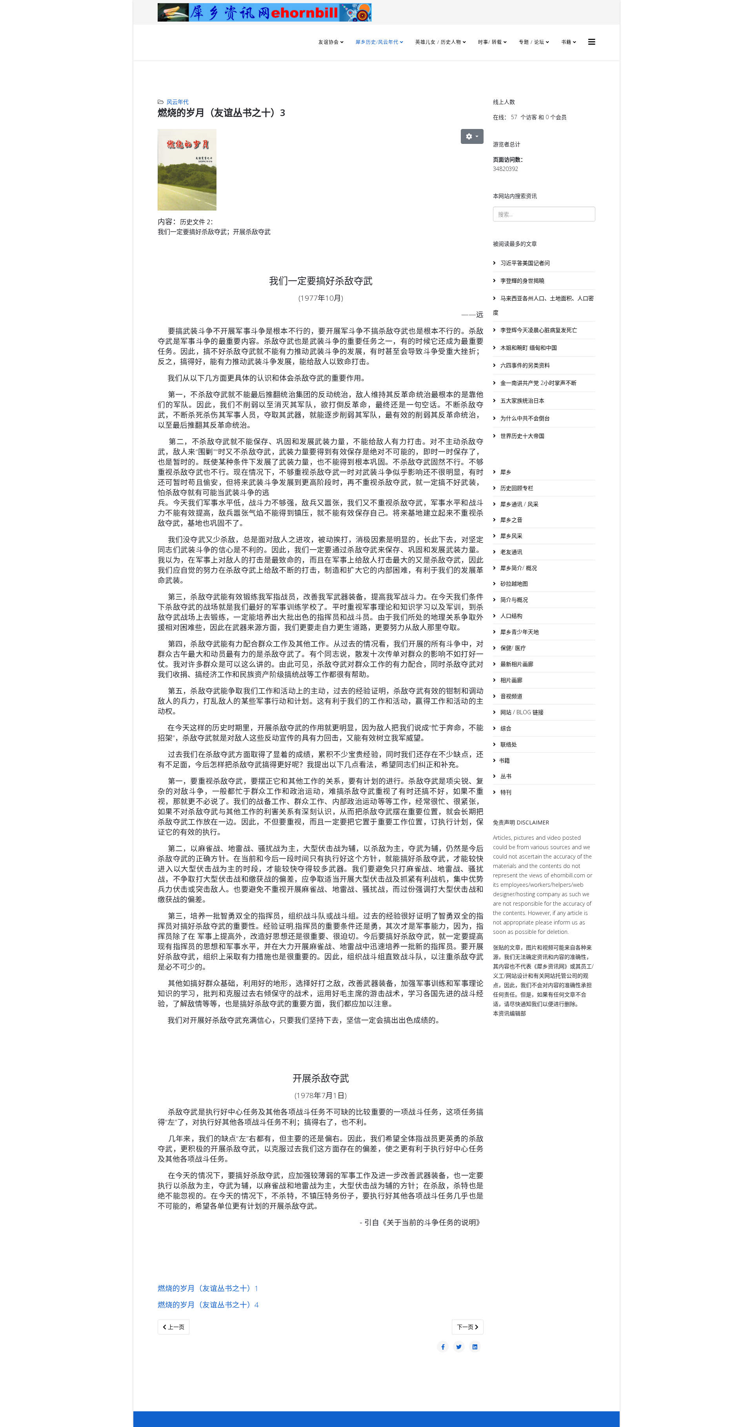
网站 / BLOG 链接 (521, 712)
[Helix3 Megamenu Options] (591, 42)
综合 (505, 728)
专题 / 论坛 (531, 42)
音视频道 (510, 696)
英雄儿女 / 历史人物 (439, 42)
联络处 (508, 744)
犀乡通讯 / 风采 (518, 504)
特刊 (505, 792)
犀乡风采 (510, 535)
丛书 (505, 776)
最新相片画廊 (516, 664)
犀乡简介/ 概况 (518, 568)
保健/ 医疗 (512, 648)
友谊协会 (328, 42)
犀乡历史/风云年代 (378, 42)
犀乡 (505, 472)
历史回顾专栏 (516, 488)
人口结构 (510, 615)
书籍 (566, 42)
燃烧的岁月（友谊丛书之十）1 (208, 1288)
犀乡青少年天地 (519, 631)
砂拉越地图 (513, 583)
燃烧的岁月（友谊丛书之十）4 (208, 1304)
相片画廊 (510, 680)
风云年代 (178, 101)
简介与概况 (513, 599)
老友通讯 (510, 552)
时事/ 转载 (490, 42)
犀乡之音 (510, 519)
